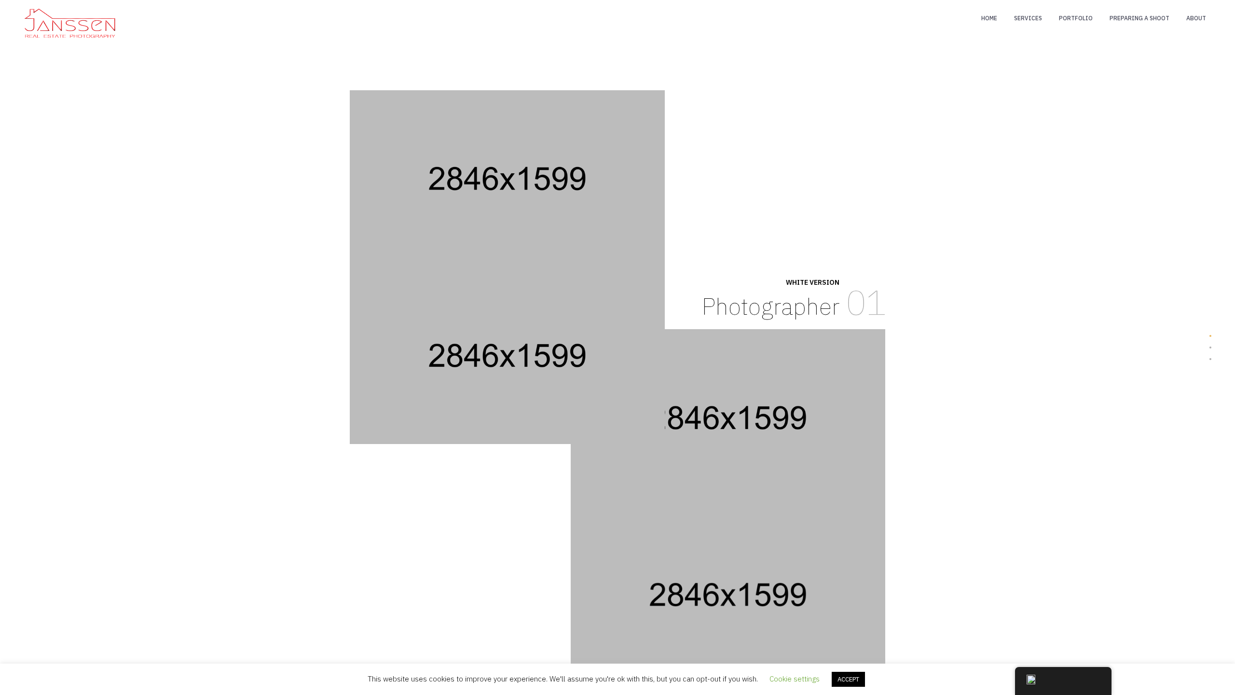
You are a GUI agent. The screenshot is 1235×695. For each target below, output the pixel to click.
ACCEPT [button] (848, 679)
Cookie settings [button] (794, 678)
